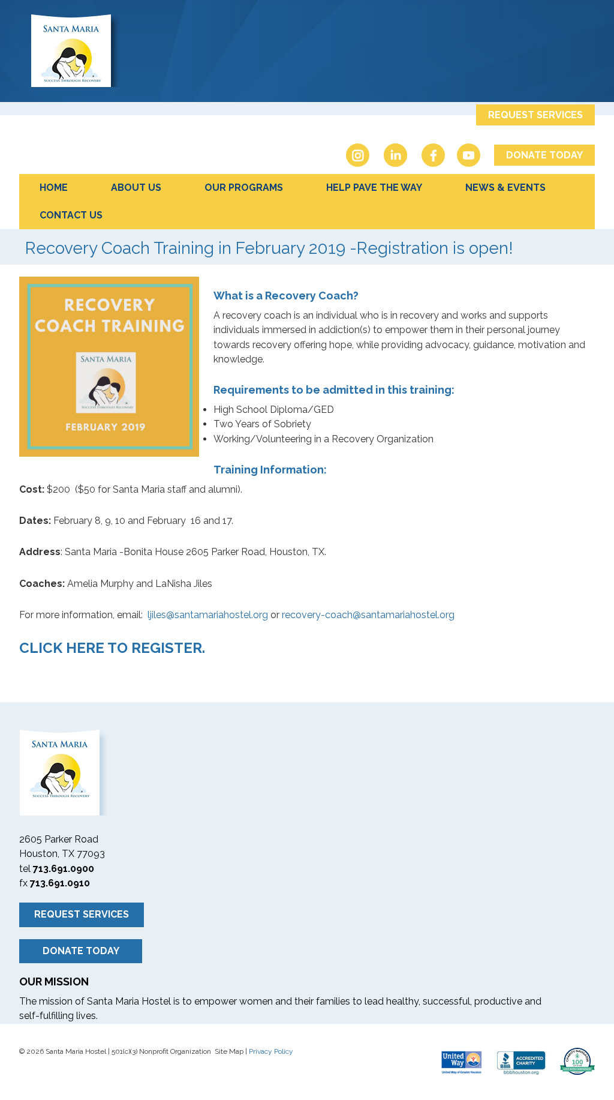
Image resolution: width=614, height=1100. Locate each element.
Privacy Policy (271, 1051)
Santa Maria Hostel (307, 49)
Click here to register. (112, 648)
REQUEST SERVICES (535, 115)
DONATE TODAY (544, 155)
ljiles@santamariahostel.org (208, 615)
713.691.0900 (63, 868)
